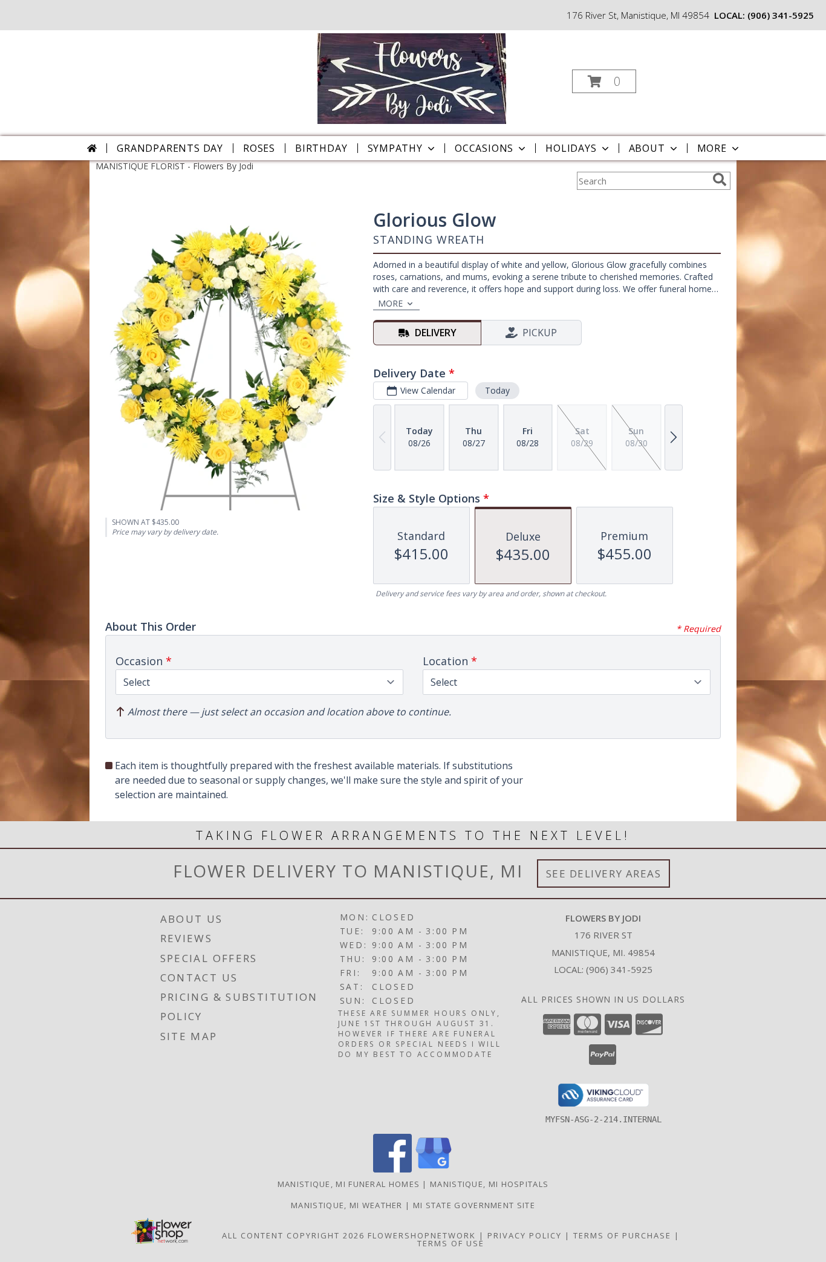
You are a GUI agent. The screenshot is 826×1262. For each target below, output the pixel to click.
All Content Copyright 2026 (293, 1235)
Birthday (321, 148)
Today (497, 390)
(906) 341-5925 (780, 15)
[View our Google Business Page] (433, 1169)
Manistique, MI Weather (347, 1205)
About (647, 148)
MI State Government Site (474, 1205)
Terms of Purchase (622, 1235)
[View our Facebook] (392, 1169)
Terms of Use (450, 1243)
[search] (719, 179)
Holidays (570, 148)
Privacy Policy (524, 1235)
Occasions (484, 148)
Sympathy (395, 148)
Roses (259, 148)
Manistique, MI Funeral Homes (349, 1184)
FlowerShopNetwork (422, 1235)
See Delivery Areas (604, 873)
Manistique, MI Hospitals (489, 1184)
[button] (604, 81)
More (712, 148)
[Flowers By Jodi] (411, 77)
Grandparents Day (170, 148)
